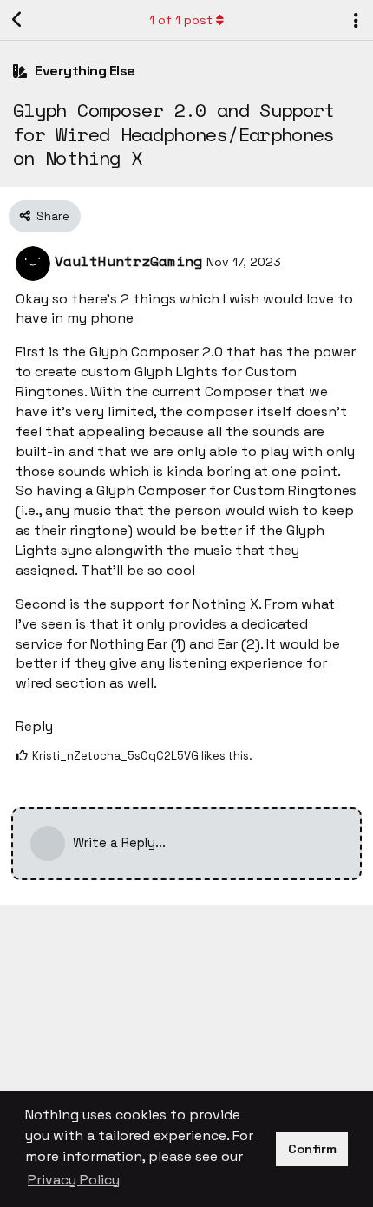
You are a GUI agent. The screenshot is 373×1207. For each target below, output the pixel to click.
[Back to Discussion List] (17, 20)
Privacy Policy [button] (74, 1180)
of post (181, 20)
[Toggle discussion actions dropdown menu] (355, 20)
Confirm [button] (312, 1149)
